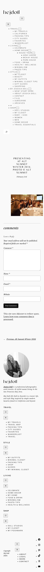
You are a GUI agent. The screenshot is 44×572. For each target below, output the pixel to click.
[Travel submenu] (19, 29)
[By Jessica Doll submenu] (29, 89)
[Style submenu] (18, 72)
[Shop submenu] (17, 108)
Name (7, 274)
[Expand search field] (7, 131)
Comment (8, 248)
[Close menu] (8, 24)
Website (7, 294)
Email (7, 284)
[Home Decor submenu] (29, 50)
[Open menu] (22, 18)
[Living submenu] (19, 46)
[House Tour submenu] (33, 53)
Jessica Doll (8, 387)
